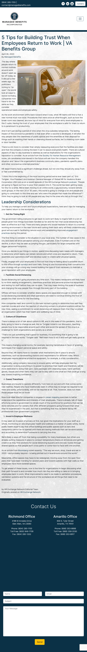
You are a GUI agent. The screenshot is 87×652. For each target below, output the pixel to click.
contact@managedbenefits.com (16, 5)
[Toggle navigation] (80, 18)
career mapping (52, 397)
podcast (73, 182)
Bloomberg (23, 450)
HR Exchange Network (30, 492)
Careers (80, 4)
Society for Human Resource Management (62, 155)
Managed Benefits (12, 57)
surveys (24, 264)
